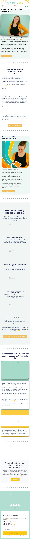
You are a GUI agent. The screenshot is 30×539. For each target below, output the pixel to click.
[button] (15, 508)
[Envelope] (14, 505)
